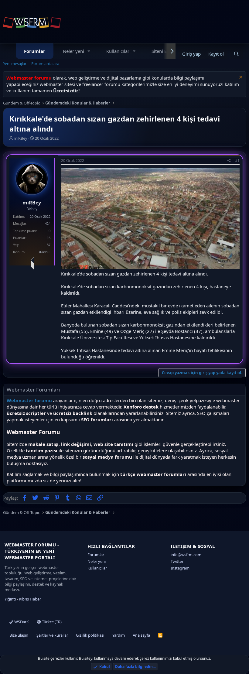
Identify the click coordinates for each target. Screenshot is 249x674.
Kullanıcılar (117, 51)
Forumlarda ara (45, 63)
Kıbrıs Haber (30, 599)
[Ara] (236, 54)
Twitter (177, 561)
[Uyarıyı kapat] (240, 78)
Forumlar (34, 51)
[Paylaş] (229, 160)
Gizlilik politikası (90, 635)
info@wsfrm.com (186, 554)
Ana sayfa (141, 635)
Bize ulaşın (18, 635)
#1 (237, 160)
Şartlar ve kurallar (52, 635)
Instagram (180, 568)
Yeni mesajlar (14, 63)
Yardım (118, 635)
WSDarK (21, 621)
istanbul (44, 252)
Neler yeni (73, 51)
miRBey (20, 138)
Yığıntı (10, 599)
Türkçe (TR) (51, 621)
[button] (89, 51)
